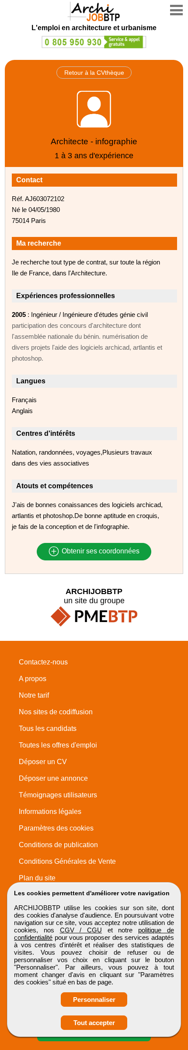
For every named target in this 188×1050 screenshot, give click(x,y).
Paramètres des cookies (56, 828)
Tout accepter (94, 1022)
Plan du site (37, 878)
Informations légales (50, 811)
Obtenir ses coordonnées (99, 551)
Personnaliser (94, 999)
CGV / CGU (81, 930)
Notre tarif (34, 695)
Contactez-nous (43, 662)
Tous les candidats (48, 728)
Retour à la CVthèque (94, 72)
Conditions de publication (58, 844)
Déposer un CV (43, 761)
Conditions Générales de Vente (67, 861)
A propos (32, 678)
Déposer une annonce (53, 778)
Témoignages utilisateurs (58, 795)
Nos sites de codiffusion (56, 712)
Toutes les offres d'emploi (58, 745)
